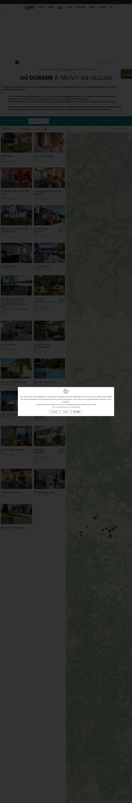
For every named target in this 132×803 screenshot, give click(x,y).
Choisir (65, 411)
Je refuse (54, 411)
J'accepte (76, 411)
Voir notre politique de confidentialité (66, 407)
